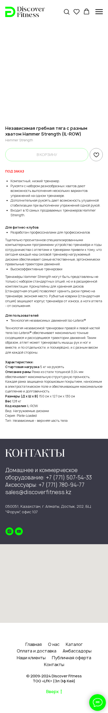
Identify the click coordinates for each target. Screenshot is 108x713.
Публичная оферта (71, 658)
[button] (66, 11)
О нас (54, 644)
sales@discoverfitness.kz (38, 492)
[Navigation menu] (99, 11)
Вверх (52, 691)
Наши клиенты (31, 658)
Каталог (74, 644)
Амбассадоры (77, 651)
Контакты (54, 664)
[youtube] (19, 531)
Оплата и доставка (36, 651)
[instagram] (9, 531)
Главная (33, 644)
